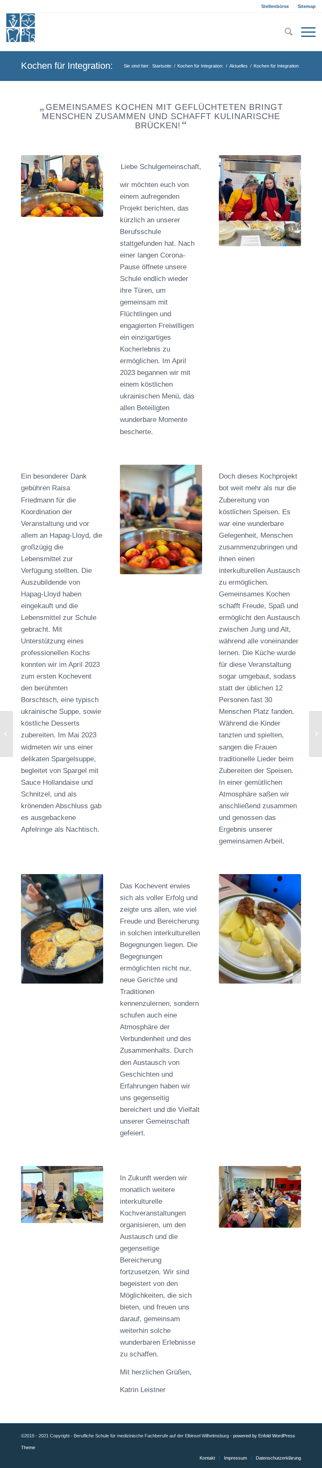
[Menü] (304, 32)
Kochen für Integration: (67, 65)
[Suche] (284, 32)
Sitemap (307, 6)
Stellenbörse (275, 6)
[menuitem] (275, 6)
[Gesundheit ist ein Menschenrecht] (6, 734)
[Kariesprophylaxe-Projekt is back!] (315, 734)
